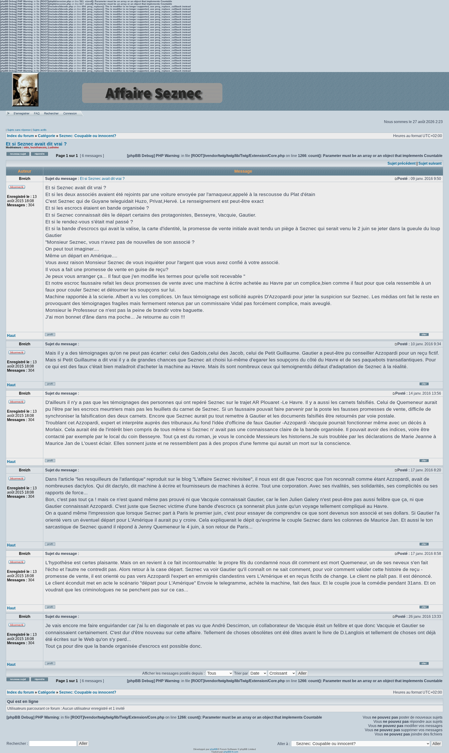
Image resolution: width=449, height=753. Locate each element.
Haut (11, 336)
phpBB (213, 749)
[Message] (396, 179)
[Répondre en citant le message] (429, 336)
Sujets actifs (40, 129)
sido (26, 147)
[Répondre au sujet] (42, 157)
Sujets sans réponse (19, 129)
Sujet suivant (430, 163)
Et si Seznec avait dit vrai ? (36, 143)
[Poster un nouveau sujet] (18, 157)
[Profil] (53, 336)
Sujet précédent (401, 163)
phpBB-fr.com (231, 751)
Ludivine (53, 147)
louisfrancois (38, 147)
